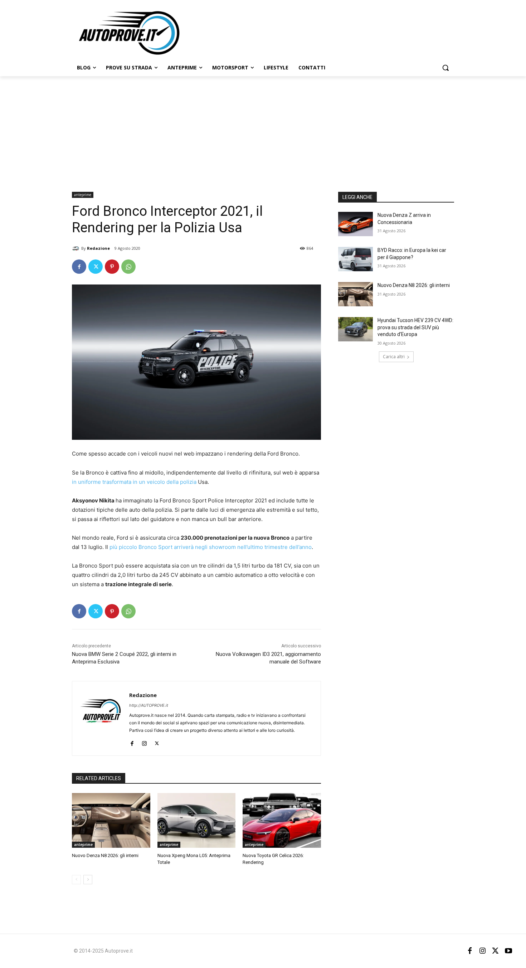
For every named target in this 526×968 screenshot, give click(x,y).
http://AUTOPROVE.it (148, 705)
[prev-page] (76, 879)
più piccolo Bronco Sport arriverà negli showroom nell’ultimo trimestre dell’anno (210, 547)
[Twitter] (95, 266)
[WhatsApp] (128, 266)
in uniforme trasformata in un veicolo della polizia (134, 481)
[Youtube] (508, 950)
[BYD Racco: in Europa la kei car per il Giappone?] (355, 259)
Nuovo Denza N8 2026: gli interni (105, 855)
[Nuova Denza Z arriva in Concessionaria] (355, 224)
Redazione (98, 248)
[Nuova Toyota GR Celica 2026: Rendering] (282, 820)
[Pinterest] (112, 266)
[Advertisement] (263, 130)
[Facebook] (79, 266)
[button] (445, 67)
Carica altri (394, 357)
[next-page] (87, 879)
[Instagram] (144, 741)
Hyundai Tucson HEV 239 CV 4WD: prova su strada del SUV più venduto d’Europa (415, 327)
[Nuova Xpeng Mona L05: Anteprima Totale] (196, 820)
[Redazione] (76, 248)
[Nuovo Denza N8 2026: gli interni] (111, 820)
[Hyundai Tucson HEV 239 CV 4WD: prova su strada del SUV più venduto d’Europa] (355, 329)
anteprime (82, 194)
